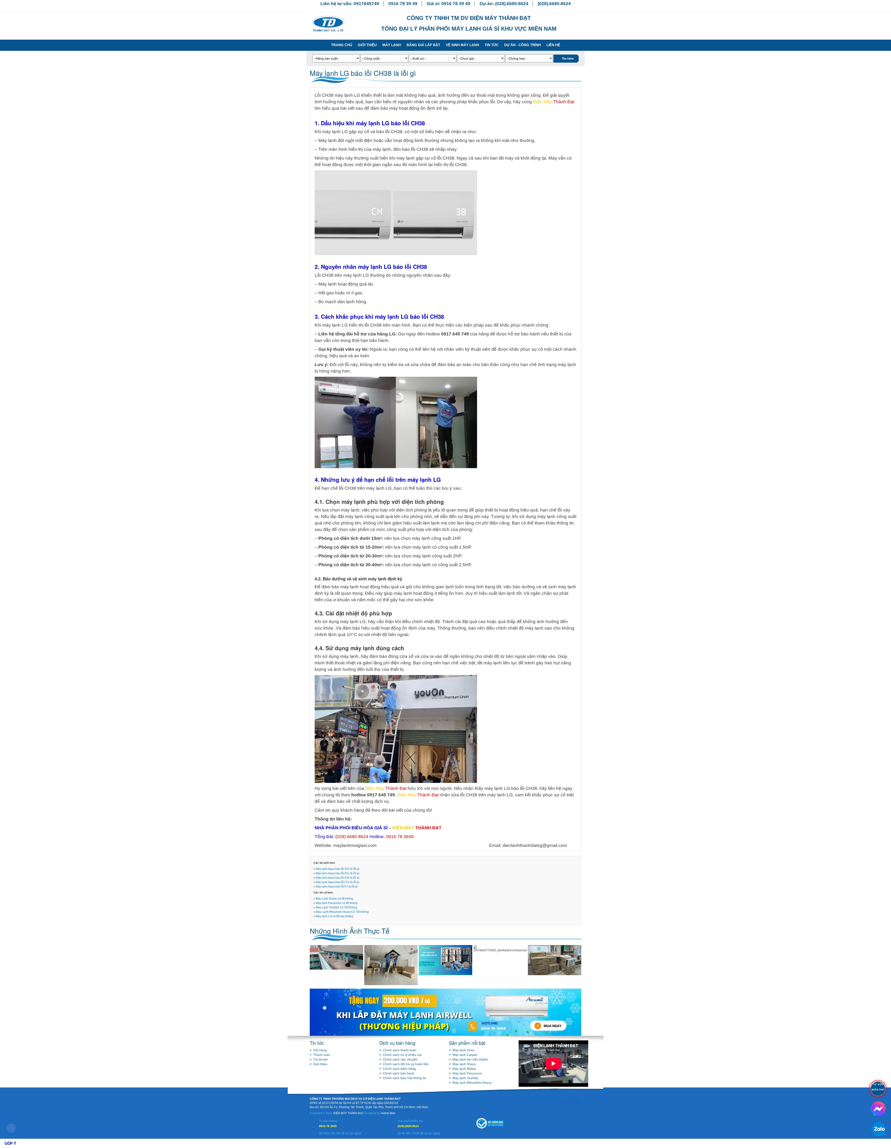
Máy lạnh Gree (463, 1050)
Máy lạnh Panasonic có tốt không (337, 903)
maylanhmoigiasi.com (355, 845)
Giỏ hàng (320, 1050)
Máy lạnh (391, 45)
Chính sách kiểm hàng (399, 1069)
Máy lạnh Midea (464, 1069)
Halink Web (388, 1113)
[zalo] (878, 1108)
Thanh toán (321, 1055)
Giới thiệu (367, 45)
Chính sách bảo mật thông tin (404, 1078)
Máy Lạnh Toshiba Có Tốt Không (336, 907)
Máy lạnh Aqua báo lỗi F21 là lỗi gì (337, 873)
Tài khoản (320, 1059)
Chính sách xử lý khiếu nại (402, 1055)
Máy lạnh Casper (465, 1055)
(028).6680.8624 (511, 3)
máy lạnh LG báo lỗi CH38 (510, 788)
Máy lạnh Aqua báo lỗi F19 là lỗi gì (337, 877)
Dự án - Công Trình (522, 45)
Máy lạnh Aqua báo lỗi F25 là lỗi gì (337, 869)
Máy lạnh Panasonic (467, 1073)
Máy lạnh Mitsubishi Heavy (472, 1082)
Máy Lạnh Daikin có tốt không (334, 898)
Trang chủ (341, 45)
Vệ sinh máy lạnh (462, 45)
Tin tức (492, 45)
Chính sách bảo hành (398, 1073)
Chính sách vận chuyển (400, 1059)
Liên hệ (553, 45)
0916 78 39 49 (402, 3)
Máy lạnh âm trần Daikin (470, 1059)
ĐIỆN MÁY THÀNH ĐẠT (348, 1113)
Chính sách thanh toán (399, 1050)
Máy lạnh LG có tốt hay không (334, 916)
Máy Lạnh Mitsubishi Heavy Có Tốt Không (342, 911)
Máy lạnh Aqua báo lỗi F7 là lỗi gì (337, 886)
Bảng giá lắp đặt (423, 45)
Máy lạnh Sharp (464, 1064)
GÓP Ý (10, 1143)
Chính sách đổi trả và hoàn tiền (406, 1064)
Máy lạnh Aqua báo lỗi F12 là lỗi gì (337, 882)
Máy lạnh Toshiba (465, 1078)
